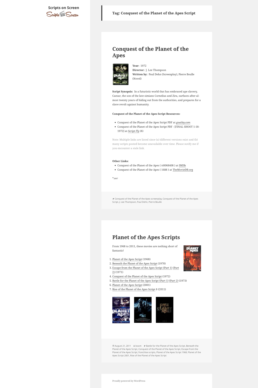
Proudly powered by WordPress (128, 380)
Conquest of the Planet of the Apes (150, 52)
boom (138, 345)
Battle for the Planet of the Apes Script (165, 345)
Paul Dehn (142, 201)
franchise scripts (146, 352)
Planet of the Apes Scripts (146, 237)
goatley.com (183, 122)
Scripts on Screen (63, 7)
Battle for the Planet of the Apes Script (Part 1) (140, 280)
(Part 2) (173, 280)
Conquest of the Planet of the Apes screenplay (138, 198)
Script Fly (133, 131)
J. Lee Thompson (127, 201)
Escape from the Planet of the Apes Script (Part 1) (142, 268)
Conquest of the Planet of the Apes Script (137, 276)
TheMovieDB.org (183, 169)
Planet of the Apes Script (127, 259)
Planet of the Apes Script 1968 (171, 352)
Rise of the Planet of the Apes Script (133, 289)
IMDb (182, 165)
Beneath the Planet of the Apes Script (134, 263)
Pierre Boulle (155, 201)
